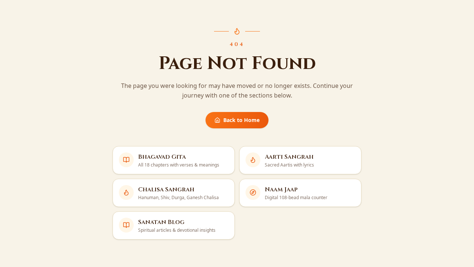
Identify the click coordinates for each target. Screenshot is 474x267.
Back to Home (241, 119)
